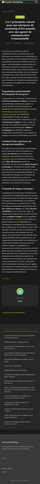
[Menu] (36, 1)
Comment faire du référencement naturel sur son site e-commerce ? (19, 347)
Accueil (4, 11)
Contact (4, 472)
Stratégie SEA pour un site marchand (15, 370)
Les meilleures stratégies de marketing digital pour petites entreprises (19, 375)
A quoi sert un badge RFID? (12, 366)
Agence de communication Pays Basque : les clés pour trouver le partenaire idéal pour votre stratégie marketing (19, 389)
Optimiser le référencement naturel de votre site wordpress (18, 410)
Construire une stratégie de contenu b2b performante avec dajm (16, 403)
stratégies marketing (9, 159)
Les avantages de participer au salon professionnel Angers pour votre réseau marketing (19, 354)
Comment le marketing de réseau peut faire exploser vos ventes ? (17, 423)
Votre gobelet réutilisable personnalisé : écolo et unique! (18, 360)
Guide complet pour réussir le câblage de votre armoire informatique (18, 416)
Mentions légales (7, 468)
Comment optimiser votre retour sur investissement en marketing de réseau (19, 336)
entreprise (20, 219)
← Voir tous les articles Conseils (13, 312)
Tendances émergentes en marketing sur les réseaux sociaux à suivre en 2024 (17, 397)
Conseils (11, 11)
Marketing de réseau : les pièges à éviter (16, 342)
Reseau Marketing (12, 2)
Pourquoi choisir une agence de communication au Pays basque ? (19, 382)
